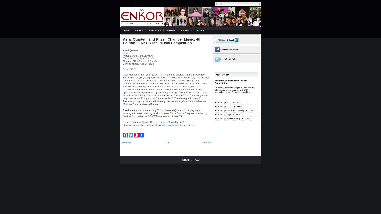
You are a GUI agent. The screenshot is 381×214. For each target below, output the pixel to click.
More (200, 30)
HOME (184, 160)
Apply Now (155, 30)
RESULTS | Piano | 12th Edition (228, 102)
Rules (139, 30)
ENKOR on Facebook (229, 49)
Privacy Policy (194, 160)
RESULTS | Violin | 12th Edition (228, 106)
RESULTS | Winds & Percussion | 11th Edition (234, 110)
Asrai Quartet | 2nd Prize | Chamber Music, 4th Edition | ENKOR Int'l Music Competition (162, 41)
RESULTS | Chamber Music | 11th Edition (232, 118)
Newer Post (126, 142)
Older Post (207, 142)
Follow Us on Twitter (228, 59)
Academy (186, 30)
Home (126, 31)
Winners (170, 31)
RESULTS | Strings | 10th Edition (229, 114)
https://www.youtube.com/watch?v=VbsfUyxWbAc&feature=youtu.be (159, 125)
